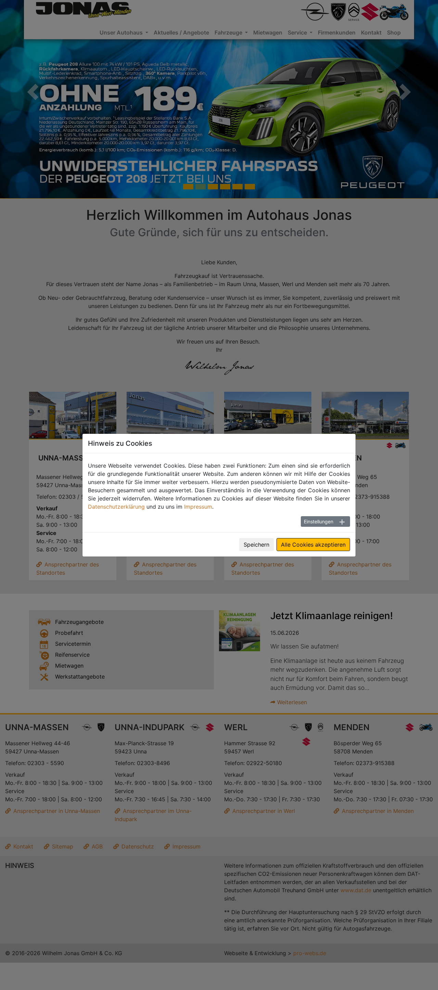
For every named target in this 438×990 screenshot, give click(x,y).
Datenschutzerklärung (116, 506)
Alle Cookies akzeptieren (313, 544)
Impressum (198, 506)
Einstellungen (318, 521)
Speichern (256, 544)
